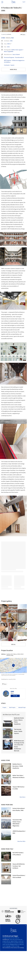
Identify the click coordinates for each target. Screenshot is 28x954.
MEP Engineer (7, 60)
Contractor (7, 65)
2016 (8, 47)
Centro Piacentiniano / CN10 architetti (19, 876)
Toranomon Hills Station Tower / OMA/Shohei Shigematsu (17, 823)
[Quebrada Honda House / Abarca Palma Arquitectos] (8, 722)
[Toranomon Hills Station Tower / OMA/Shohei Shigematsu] (6, 824)
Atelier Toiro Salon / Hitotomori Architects (18, 776)
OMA (11, 41)
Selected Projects (22, 707)
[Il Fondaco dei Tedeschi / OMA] (13, 608)
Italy (12, 38)
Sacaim (12, 65)
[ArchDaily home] (13, 2)
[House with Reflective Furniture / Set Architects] (6, 868)
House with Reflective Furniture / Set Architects (19, 866)
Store (3, 38)
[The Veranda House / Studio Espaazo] (8, 733)
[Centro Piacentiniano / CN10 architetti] (6, 879)
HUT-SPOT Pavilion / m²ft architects (18, 854)
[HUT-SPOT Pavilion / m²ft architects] (6, 857)
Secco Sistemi (16, 54)
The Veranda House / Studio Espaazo (18, 731)
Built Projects (12, 707)
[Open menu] (2, 2)
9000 (8, 44)
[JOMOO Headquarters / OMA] (6, 835)
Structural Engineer (9, 57)
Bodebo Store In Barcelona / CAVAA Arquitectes (18, 766)
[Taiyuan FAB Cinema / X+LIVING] (6, 791)
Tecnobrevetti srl (19, 57)
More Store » (23, 797)
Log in (23, 1)
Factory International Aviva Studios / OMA (19, 809)
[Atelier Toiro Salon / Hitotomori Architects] (6, 779)
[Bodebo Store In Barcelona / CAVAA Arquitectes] (6, 768)
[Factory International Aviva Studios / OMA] (6, 812)
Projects (4, 707)
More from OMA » (22, 841)
